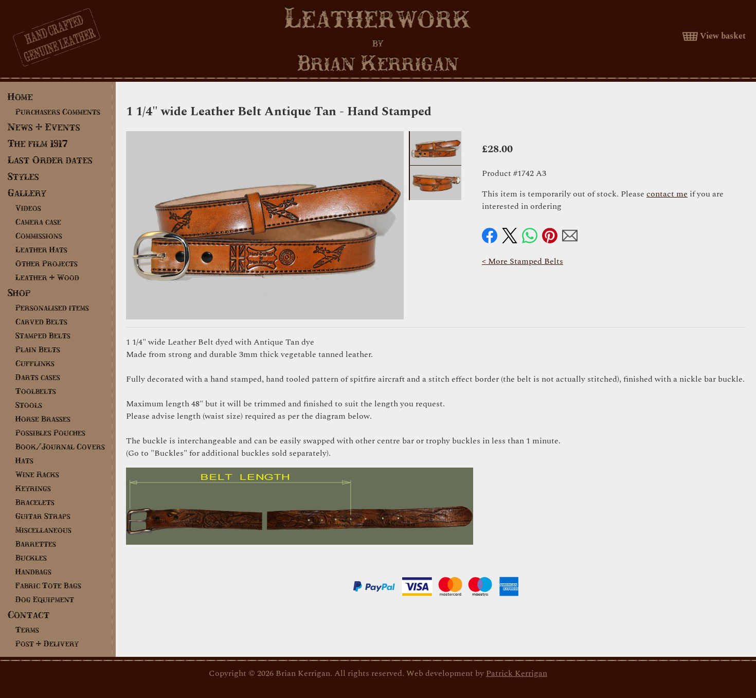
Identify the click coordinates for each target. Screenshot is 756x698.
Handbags (33, 571)
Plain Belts (37, 349)
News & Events (44, 126)
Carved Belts (41, 321)
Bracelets (35, 502)
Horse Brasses (42, 419)
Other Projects (46, 263)
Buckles (31, 557)
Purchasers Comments (57, 111)
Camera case (38, 222)
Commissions (38, 235)
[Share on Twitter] (509, 235)
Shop (19, 292)
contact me (667, 194)
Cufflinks (35, 363)
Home (20, 96)
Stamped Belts (42, 335)
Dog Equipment (44, 599)
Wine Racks (37, 474)
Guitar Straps (42, 516)
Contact (29, 614)
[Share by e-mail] (570, 235)
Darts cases (37, 377)
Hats (24, 460)
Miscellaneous (43, 530)
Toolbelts (35, 391)
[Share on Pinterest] (549, 235)
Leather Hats (41, 249)
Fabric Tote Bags (48, 585)
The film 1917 (38, 143)
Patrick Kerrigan (516, 673)
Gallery (27, 192)
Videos (28, 208)
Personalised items (52, 307)
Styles (23, 176)
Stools (28, 405)
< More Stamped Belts (522, 261)
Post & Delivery (47, 643)
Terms (27, 629)
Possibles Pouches (50, 432)
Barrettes (35, 544)
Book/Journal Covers (60, 446)
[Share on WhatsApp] (529, 235)
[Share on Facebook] (489, 235)
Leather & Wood (47, 277)
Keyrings (33, 488)
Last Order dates (50, 159)
